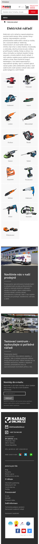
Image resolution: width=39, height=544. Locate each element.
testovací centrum (24, 354)
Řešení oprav (9, 474)
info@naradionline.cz (16, 427)
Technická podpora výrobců (14, 507)
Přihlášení (5, 2)
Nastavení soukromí (12, 513)
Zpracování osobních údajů (14, 509)
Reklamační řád (10, 485)
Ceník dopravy (10, 487)
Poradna (8, 472)
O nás (7, 496)
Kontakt (7, 498)
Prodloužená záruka (12, 476)
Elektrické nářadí (12, 22)
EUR (22, 7)
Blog (6, 470)
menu (5, 18)
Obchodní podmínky (12, 483)
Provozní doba (10, 500)
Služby (7, 489)
